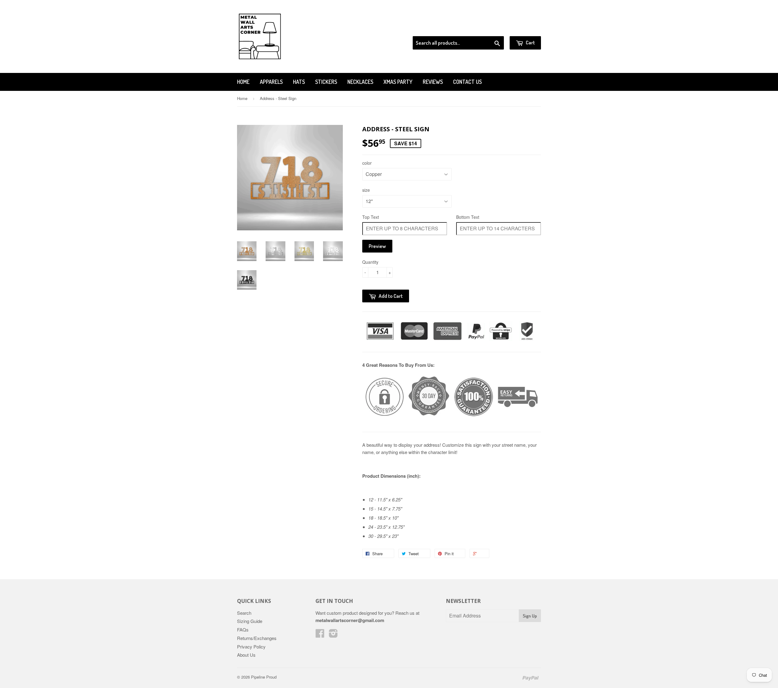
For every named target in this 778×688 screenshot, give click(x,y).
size (366, 190)
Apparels (271, 81)
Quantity (370, 262)
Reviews (433, 81)
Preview (377, 246)
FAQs (243, 629)
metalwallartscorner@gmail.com (349, 620)
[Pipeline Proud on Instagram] (333, 635)
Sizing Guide (249, 621)
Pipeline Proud (264, 677)
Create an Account (524, 28)
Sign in (491, 28)
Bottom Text (467, 217)
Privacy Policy (251, 646)
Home (243, 81)
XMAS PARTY (398, 81)
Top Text (370, 217)
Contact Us (467, 81)
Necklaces (360, 81)
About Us (246, 655)
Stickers (326, 81)
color (367, 163)
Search (244, 613)
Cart (530, 42)
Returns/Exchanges (257, 638)
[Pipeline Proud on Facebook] (320, 635)
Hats (299, 81)
